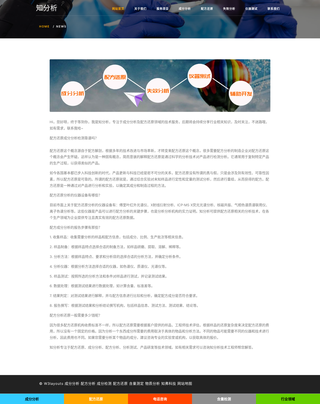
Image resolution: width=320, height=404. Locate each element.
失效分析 (229, 8)
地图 (188, 383)
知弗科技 (168, 383)
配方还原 (207, 8)
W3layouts (53, 383)
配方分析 (88, 383)
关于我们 (140, 8)
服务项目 (163, 8)
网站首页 (118, 8)
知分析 (46, 8)
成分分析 (185, 8)
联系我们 (274, 8)
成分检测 (104, 383)
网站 (181, 383)
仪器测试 (251, 8)
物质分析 (152, 383)
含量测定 (136, 383)
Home (44, 26)
